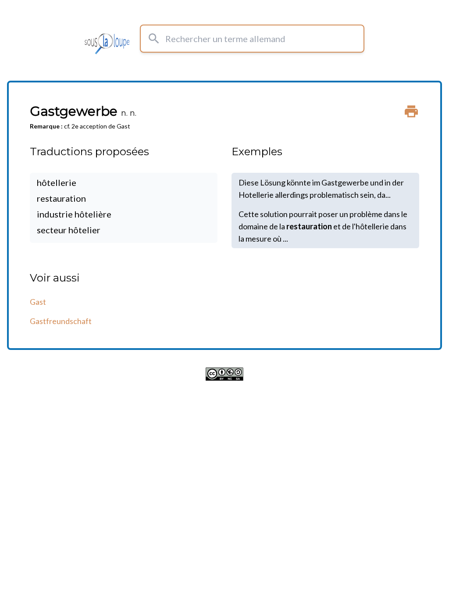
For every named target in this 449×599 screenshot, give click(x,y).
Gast (38, 302)
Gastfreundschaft (61, 321)
